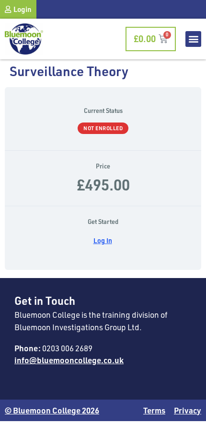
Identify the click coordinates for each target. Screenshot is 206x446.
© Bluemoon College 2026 (52, 410)
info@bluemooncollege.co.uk (69, 360)
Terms (154, 410)
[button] (193, 39)
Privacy (187, 410)
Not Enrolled (103, 128)
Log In (102, 240)
